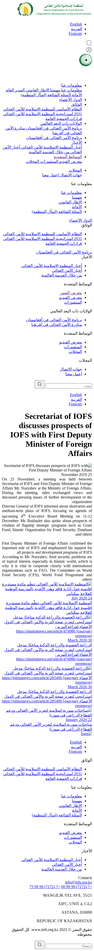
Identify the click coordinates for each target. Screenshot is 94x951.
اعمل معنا (50, 175)
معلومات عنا (71, 85)
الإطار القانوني (37, 90)
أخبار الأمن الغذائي (67, 270)
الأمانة (76, 95)
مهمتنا (54, 90)
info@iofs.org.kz (78, 882)
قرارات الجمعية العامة (63, 118)
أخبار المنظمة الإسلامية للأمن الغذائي (51, 147)
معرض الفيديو (70, 161)
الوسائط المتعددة (68, 157)
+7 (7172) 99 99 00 (76, 887)
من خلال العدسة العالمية (49, 152)
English (76, 24)
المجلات (32, 161)
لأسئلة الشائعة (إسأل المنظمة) (46, 95)
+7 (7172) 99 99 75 (44, 887)
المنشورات (48, 161)
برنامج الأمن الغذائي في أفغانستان (53, 128)
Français (75, 33)
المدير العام (15, 90)
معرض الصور (71, 293)
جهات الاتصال (70, 175)
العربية (76, 29)
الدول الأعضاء (70, 99)
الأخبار (77, 142)
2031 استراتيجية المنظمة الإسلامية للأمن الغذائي (42, 114)
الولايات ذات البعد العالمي (61, 123)
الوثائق (76, 104)
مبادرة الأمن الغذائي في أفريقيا (56, 324)
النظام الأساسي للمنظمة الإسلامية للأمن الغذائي (42, 109)
